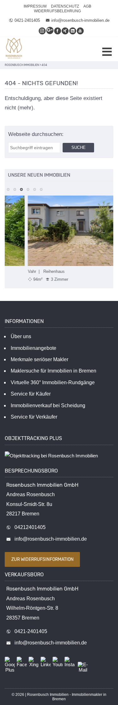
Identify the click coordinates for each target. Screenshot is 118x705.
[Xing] (65, 30)
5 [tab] (34, 188)
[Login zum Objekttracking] (51, 455)
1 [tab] (8, 188)
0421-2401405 (27, 20)
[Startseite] (14, 49)
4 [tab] (27, 188)
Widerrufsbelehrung (57, 11)
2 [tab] (14, 188)
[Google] (50, 30)
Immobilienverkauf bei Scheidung (48, 405)
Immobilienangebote (33, 348)
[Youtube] (80, 30)
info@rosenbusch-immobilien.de (80, 20)
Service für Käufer (31, 394)
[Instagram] (42, 30)
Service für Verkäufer (34, 417)
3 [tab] (21, 188)
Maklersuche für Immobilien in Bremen (53, 370)
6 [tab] (41, 188)
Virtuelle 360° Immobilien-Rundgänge (53, 382)
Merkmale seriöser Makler (39, 359)
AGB (87, 6)
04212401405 (30, 527)
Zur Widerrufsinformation (42, 559)
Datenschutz (65, 6)
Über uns (21, 336)
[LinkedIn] (73, 30)
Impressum (35, 6)
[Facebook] (58, 30)
